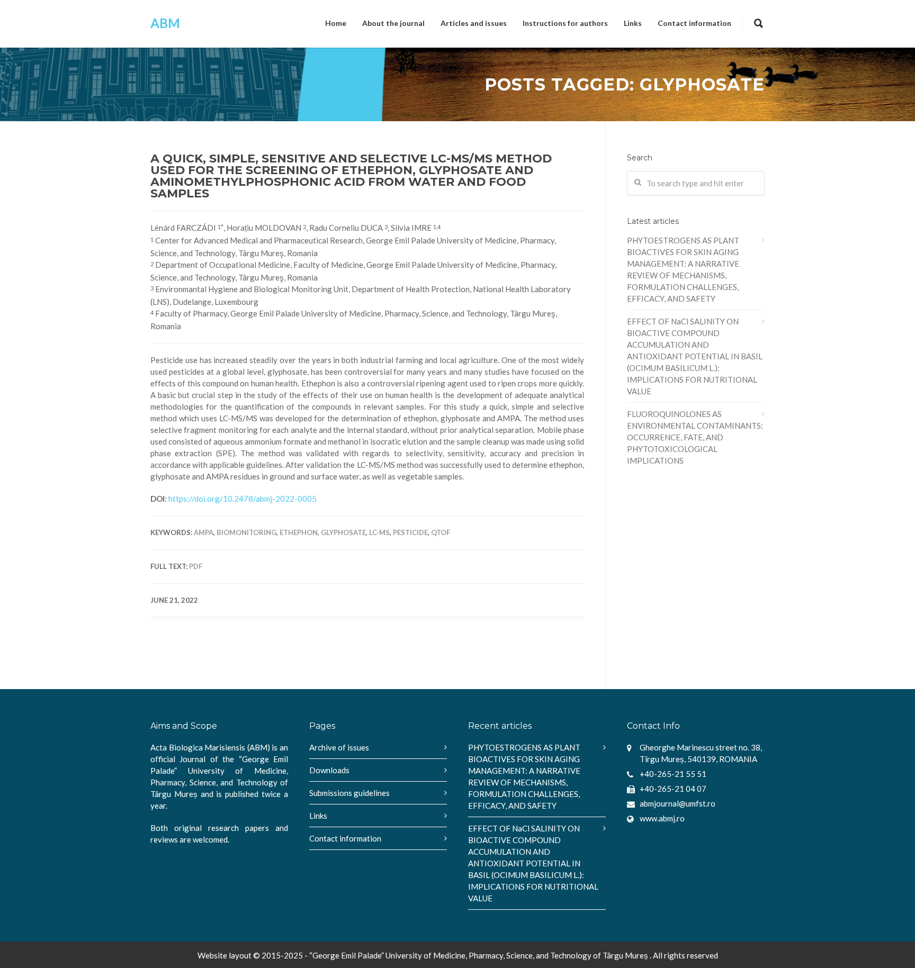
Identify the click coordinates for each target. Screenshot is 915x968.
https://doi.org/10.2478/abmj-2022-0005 (242, 498)
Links (633, 23)
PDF (195, 566)
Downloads (329, 770)
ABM (165, 23)
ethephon (299, 532)
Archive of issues (339, 747)
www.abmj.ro (662, 818)
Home (335, 23)
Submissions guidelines (349, 793)
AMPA (203, 532)
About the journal (393, 23)
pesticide (410, 532)
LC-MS (379, 532)
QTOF (440, 532)
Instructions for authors (565, 23)
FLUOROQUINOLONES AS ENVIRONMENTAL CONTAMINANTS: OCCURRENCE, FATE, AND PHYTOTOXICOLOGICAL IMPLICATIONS (695, 437)
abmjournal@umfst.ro (677, 803)
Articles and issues (474, 23)
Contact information (694, 23)
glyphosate (343, 532)
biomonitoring (246, 532)
